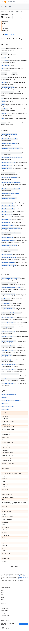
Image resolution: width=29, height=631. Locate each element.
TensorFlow (3, 11)
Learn (9, 11)
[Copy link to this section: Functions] (10, 274)
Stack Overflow (4, 610)
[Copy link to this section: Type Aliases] (12, 391)
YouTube (3, 599)
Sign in (25, 1)
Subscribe (23, 624)
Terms (2, 620)
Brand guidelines (5, 613)
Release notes (4, 608)
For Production (6, 6)
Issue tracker (4, 606)
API (21, 11)
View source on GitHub (10, 34)
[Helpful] (10, 14)
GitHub (2, 594)
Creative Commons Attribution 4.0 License (18, 575)
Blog (2, 590)
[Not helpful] (12, 14)
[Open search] (22, 2)
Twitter (3, 597)
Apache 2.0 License (23, 577)
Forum (2, 592)
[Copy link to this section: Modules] (9, 45)
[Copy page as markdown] (18, 17)
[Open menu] (2, 2)
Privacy (7, 620)
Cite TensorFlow (5, 615)
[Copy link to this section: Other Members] (10, 413)
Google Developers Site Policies (16, 578)
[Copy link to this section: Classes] (9, 130)
